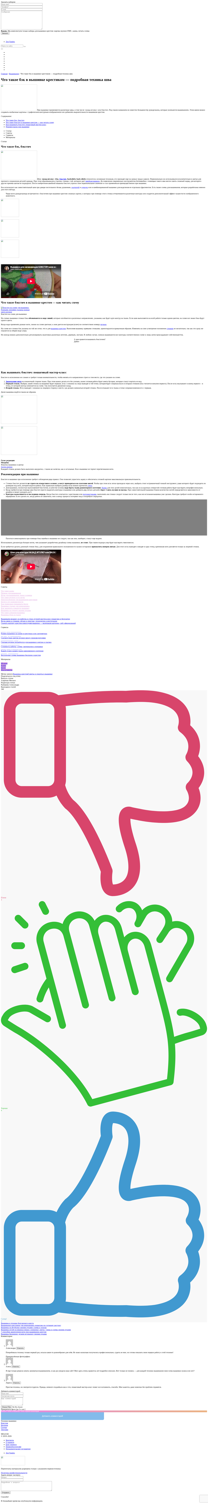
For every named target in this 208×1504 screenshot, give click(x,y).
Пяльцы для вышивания (11, 593)
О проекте (10, 1442)
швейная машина (92, 181)
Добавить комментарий (52, 1416)
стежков (170, 329)
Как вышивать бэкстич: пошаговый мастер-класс (26, 125)
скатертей (75, 187)
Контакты (10, 1440)
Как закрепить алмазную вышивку (15, 608)
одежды (84, 187)
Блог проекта (11, 1445)
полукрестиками (89, 494)
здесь (90, 486)
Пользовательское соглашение (18, 1449)
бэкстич (62, 179)
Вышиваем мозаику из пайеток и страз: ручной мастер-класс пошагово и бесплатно (35, 619)
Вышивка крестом (20, 674)
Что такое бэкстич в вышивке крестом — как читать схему (30, 122)
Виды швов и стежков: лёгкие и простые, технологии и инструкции (29, 621)
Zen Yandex (10, 42)
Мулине (4, 663)
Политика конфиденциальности (14, 1473)
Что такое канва (7, 591)
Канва (104, 488)
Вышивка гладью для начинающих (15, 606)
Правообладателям (13, 1447)
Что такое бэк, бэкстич (15, 120)
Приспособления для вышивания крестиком (19, 600)
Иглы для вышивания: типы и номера (16, 595)
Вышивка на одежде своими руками (16, 610)
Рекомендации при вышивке (17, 127)
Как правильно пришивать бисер (14, 604)
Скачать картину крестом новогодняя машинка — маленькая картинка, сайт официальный (38, 623)
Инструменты (6, 670)
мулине (103, 324)
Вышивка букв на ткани (11, 615)
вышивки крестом (58, 329)
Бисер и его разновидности (12, 602)
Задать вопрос (7, 467)
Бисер (3, 668)
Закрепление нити (13, 381)
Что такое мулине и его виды (13, 597)
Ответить (20, 1348)
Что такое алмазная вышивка (13, 613)
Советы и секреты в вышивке (40, 674)
